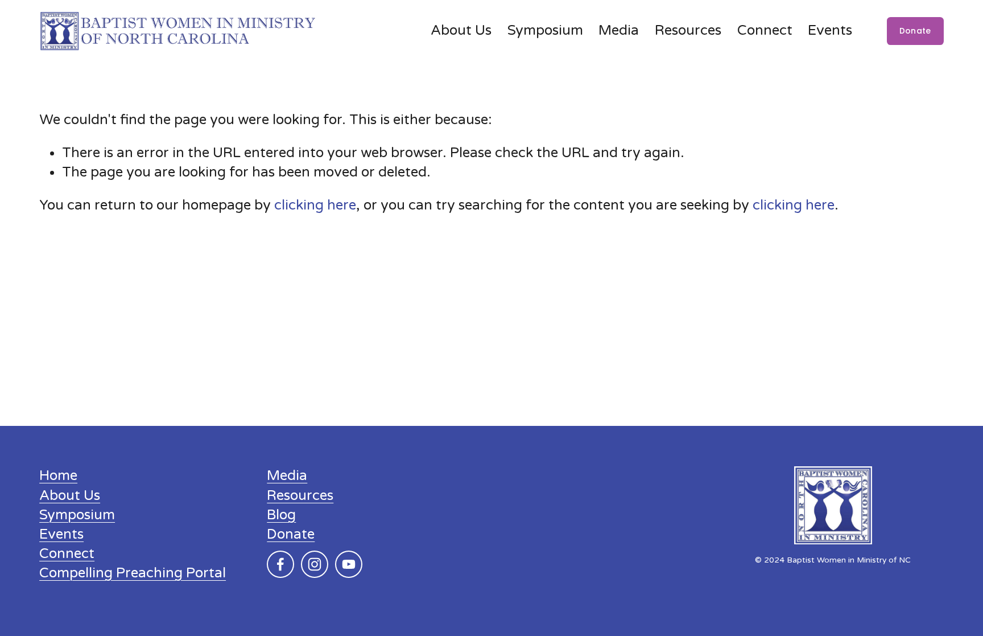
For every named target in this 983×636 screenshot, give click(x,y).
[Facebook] (280, 564)
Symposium (545, 30)
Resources (300, 495)
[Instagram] (314, 564)
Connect (764, 30)
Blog (281, 515)
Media (287, 475)
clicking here (315, 205)
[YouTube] (348, 564)
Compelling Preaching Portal (132, 573)
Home (58, 475)
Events (830, 30)
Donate (915, 30)
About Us (461, 30)
